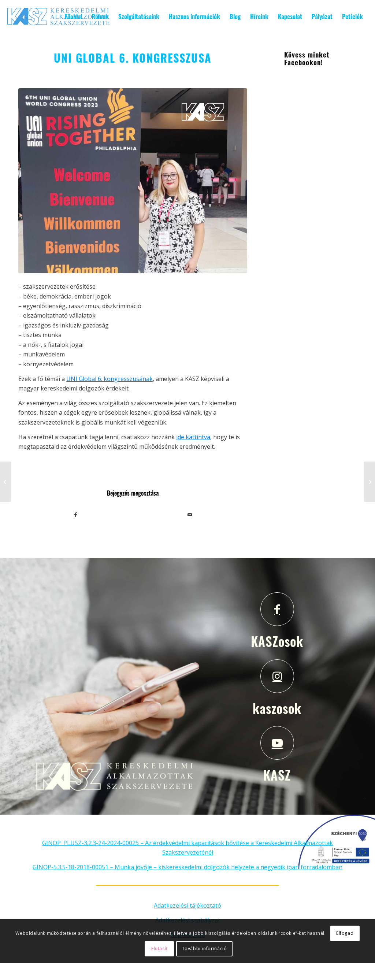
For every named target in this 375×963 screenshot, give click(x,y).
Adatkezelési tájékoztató (187, 905)
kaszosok (277, 708)
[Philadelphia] (132, 180)
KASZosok (277, 641)
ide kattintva (193, 437)
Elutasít (159, 948)
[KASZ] (277, 743)
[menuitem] (73, 16)
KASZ (277, 774)
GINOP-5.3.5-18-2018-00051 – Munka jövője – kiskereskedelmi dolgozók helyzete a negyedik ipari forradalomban (187, 867)
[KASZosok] (277, 609)
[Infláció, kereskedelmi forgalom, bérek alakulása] (5, 482)
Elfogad (344, 933)
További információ (204, 948)
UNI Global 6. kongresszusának (109, 379)
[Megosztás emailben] (189, 514)
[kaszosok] (277, 676)
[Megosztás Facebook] (76, 514)
